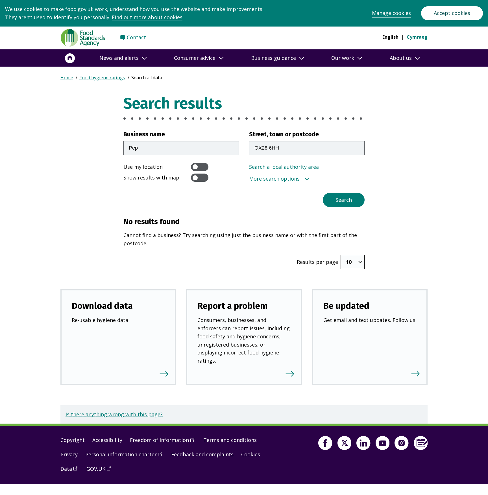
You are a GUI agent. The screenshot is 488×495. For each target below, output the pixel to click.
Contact (136, 37)
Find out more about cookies (147, 17)
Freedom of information (164, 442)
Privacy (69, 454)
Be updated (346, 306)
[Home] (70, 58)
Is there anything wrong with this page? (114, 414)
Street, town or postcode (284, 134)
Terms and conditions (230, 440)
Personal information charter (125, 456)
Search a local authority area (284, 166)
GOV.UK (100, 471)
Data (70, 471)
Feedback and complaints (202, 454)
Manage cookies (391, 13)
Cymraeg (417, 37)
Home (66, 78)
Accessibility (107, 440)
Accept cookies (452, 13)
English (390, 37)
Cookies (250, 454)
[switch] (199, 167)
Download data (102, 306)
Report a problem (232, 306)
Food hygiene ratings (102, 78)
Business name (144, 134)
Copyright (72, 440)
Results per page (317, 262)
